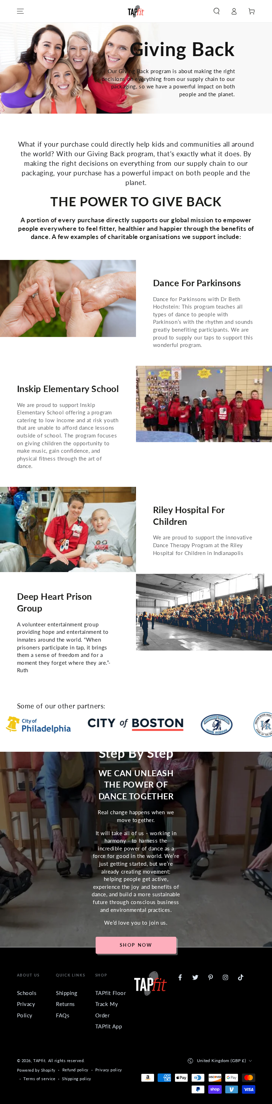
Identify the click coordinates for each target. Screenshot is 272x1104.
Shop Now (136, 945)
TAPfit (39, 1060)
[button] (216, 11)
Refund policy (75, 1069)
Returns (65, 1004)
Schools (27, 993)
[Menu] (20, 11)
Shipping (67, 993)
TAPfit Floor (110, 993)
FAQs (62, 1015)
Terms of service (39, 1078)
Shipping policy (76, 1078)
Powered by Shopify (36, 1070)
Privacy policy (108, 1069)
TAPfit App (108, 1026)
